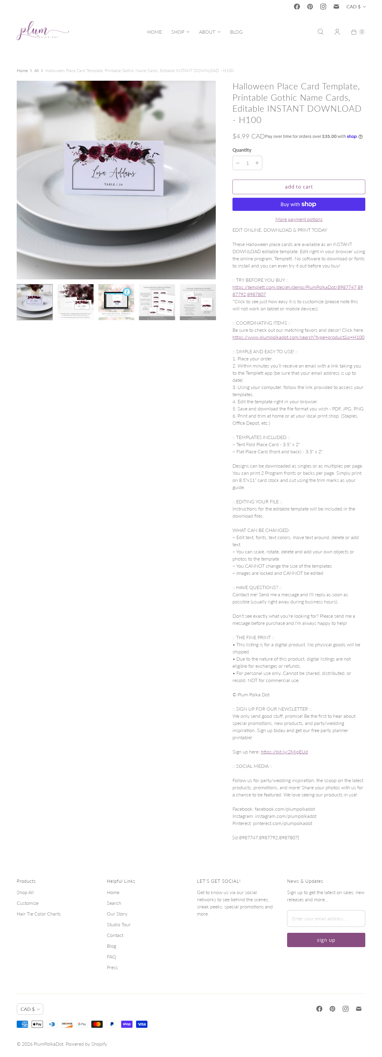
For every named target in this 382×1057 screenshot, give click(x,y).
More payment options (299, 219)
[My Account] (337, 32)
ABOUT (207, 32)
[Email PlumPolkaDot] (336, 6)
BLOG (236, 32)
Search (114, 903)
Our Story (117, 913)
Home (22, 70)
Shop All (25, 892)
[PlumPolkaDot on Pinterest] (310, 6)
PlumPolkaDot (48, 1044)
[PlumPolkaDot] (43, 32)
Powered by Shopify (86, 1044)
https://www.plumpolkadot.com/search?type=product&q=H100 (298, 337)
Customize (27, 903)
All (36, 70)
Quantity (241, 149)
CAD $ (353, 6)
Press (112, 967)
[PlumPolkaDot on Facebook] (297, 6)
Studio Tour (119, 924)
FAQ (111, 956)
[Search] (320, 32)
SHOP (177, 32)
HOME (154, 32)
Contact (115, 935)
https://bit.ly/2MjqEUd (284, 751)
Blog (111, 946)
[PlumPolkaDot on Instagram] (323, 6)
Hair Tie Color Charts (39, 913)
